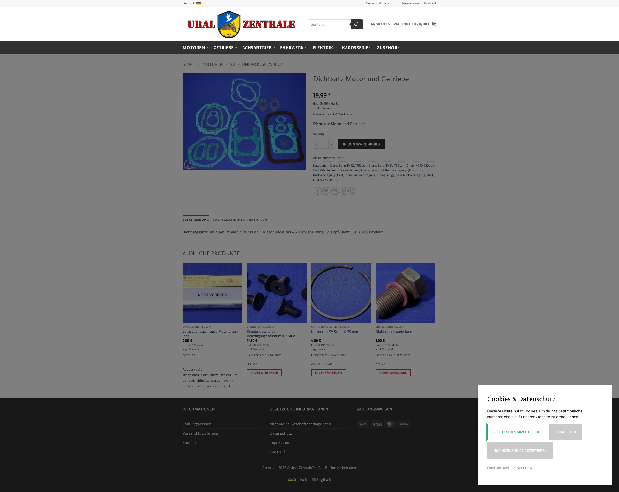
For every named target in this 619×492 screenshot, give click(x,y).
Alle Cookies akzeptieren (516, 432)
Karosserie (355, 48)
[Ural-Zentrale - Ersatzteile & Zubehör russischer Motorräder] (241, 24)
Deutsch (189, 3)
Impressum (410, 3)
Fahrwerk (292, 48)
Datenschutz (498, 467)
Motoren (194, 48)
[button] (380, 24)
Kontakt (430, 3)
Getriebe (224, 48)
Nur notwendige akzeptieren (520, 450)
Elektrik (323, 48)
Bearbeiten (565, 432)
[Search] (357, 24)
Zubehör (387, 48)
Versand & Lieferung (381, 3)
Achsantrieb (257, 48)
